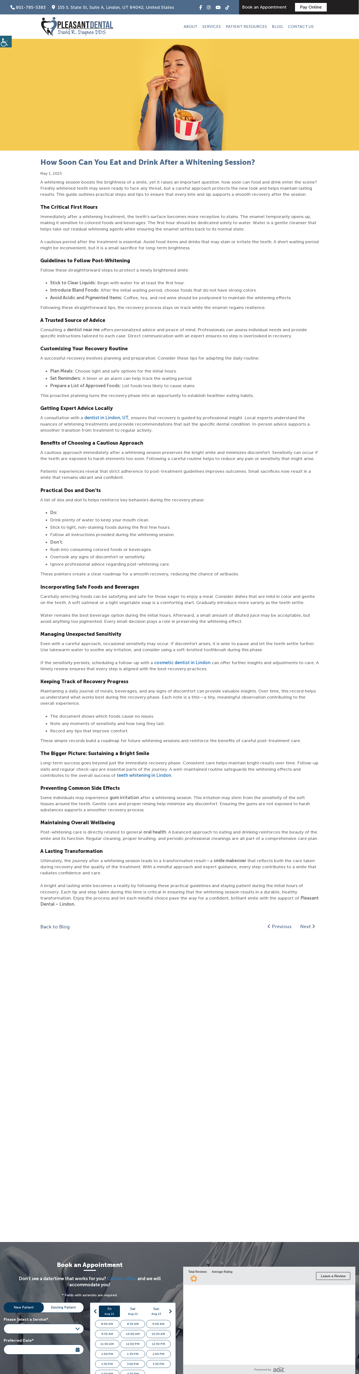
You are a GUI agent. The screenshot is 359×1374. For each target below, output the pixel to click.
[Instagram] (209, 7)
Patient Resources (246, 26)
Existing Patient (63, 1307)
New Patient (24, 1307)
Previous (281, 926)
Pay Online (311, 7)
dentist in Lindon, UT (106, 417)
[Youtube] (218, 7)
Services (211, 26)
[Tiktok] (227, 7)
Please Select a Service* (26, 1319)
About (190, 26)
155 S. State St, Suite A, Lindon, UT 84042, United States (115, 7)
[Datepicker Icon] (78, 1346)
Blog (277, 26)
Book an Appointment (265, 7)
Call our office (122, 1278)
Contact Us (301, 26)
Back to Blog (55, 926)
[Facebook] (200, 7)
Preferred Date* (19, 1340)
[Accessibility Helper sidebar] (6, 41)
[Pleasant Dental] (77, 26)
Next (306, 926)
